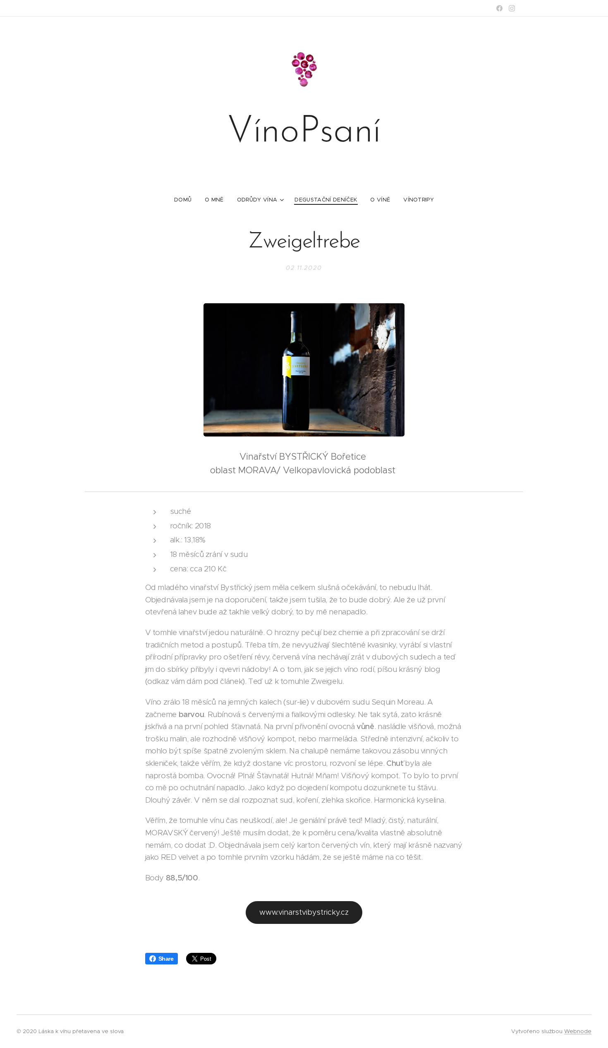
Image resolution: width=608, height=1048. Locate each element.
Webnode (577, 1031)
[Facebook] (499, 8)
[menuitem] (186, 199)
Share (166, 958)
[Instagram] (512, 8)
